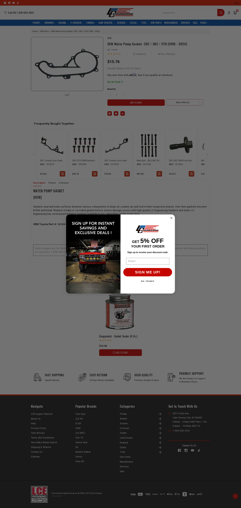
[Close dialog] (171, 218)
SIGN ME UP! (148, 272)
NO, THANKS (147, 281)
